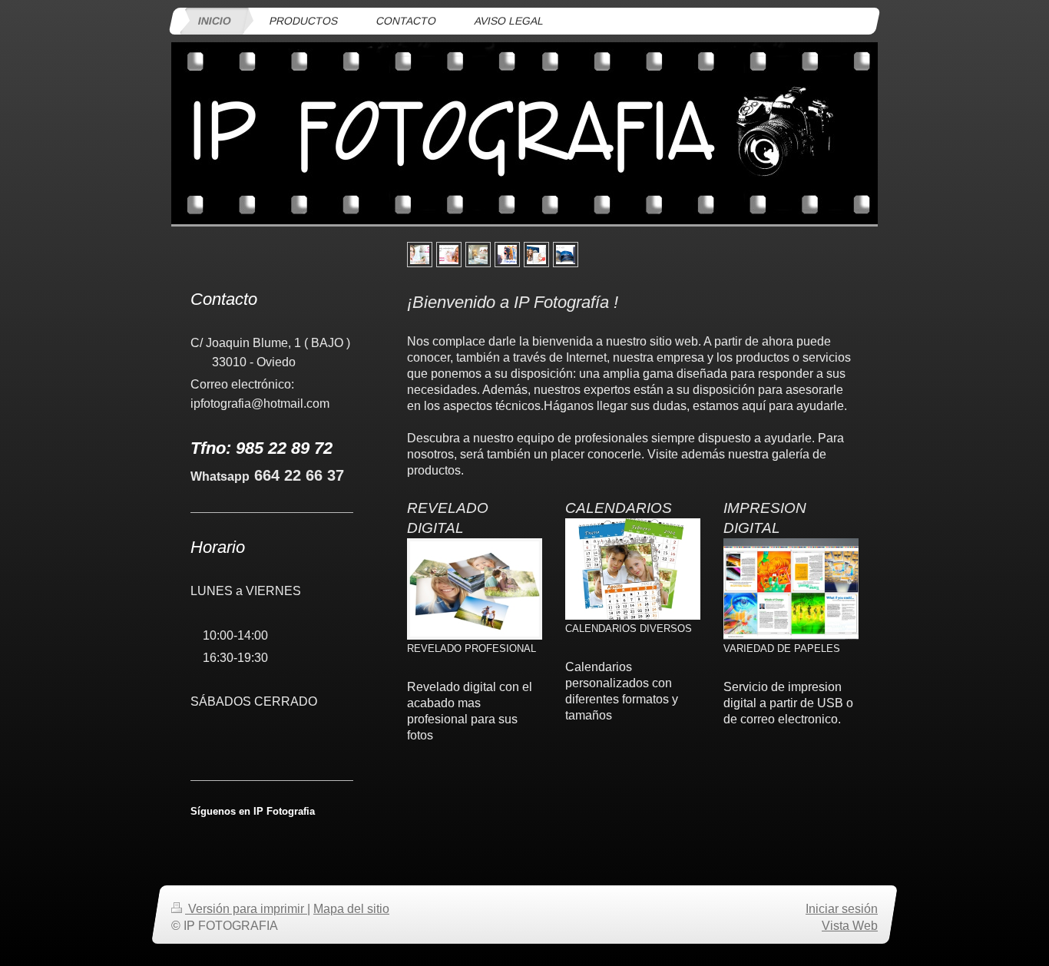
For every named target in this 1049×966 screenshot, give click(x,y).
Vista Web (850, 924)
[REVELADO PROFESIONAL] (474, 589)
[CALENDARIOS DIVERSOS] (632, 569)
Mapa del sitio (351, 908)
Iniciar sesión (842, 908)
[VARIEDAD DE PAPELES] (791, 589)
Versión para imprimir (246, 908)
